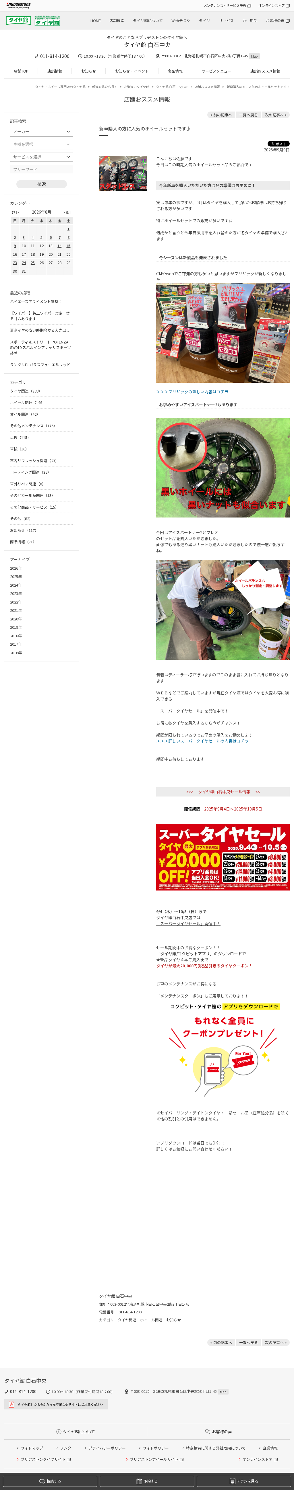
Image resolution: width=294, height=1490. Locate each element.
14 (59, 245)
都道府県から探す (104, 86)
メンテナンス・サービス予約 (225, 5)
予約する (151, 1481)
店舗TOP (21, 71)
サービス (226, 20)
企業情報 (270, 1448)
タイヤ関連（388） (26, 391)
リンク (65, 1448)
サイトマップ (32, 1448)
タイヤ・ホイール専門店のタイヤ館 (60, 86)
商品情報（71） (23, 541)
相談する (54, 1481)
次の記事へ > (276, 115)
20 (51, 254)
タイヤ (204, 20)
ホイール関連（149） (28, 402)
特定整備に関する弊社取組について (216, 1448)
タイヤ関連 (127, 1320)
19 (42, 254)
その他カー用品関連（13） (32, 495)
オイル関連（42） (25, 414)
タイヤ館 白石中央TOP (172, 86)
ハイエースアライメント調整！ (36, 301)
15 (68, 245)
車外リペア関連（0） (28, 484)
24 (24, 262)
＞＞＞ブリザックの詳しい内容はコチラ (192, 392)
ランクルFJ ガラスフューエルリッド (40, 364)
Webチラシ (180, 20)
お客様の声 (275, 20)
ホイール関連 (151, 1320)
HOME (95, 20)
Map (254, 56)
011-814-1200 (54, 55)
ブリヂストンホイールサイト (154, 1459)
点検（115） (20, 437)
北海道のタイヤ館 (136, 86)
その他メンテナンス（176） (33, 425)
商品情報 (175, 71)
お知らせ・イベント (132, 71)
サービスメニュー (216, 71)
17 (24, 254)
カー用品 (249, 20)
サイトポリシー (156, 1448)
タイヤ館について (148, 20)
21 (59, 254)
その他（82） (21, 518)
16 (15, 254)
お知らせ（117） (24, 530)
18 (33, 254)
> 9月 (67, 212)
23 (15, 262)
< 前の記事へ (221, 115)
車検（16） (19, 449)
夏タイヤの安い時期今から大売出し (40, 330)
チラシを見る (247, 1481)
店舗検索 (116, 20)
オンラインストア (271, 5)
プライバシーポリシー (107, 1448)
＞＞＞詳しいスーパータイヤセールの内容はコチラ (202, 741)
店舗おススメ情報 (265, 71)
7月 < (15, 212)
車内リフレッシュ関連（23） (34, 460)
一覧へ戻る (248, 115)
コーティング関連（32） (30, 472)
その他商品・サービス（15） (34, 507)
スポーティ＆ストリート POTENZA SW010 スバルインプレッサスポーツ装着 (40, 347)
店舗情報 (54, 71)
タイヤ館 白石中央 (147, 44)
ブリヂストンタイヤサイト (43, 1459)
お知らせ (88, 71)
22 (68, 254)
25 (33, 262)
